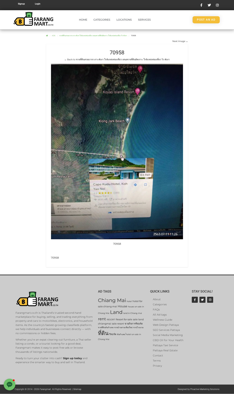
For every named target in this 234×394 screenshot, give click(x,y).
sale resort (118, 323)
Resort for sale (124, 319)
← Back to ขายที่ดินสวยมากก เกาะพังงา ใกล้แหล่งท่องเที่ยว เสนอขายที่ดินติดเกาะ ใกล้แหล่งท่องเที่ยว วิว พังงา (117, 59)
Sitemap (77, 389)
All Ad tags (160, 314)
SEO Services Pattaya (166, 330)
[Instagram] (210, 300)
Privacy (157, 365)
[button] (9, 384)
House (122, 306)
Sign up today (72, 358)
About (157, 299)
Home (83, 19)
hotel (129, 301)
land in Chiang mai (132, 313)
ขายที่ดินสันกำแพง (106, 327)
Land (116, 312)
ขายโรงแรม (138, 327)
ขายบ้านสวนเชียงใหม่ (123, 327)
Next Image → (180, 41)
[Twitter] (202, 300)
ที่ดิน (103, 333)
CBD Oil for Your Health (168, 340)
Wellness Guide (162, 319)
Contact (158, 355)
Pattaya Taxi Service (165, 345)
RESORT (111, 319)
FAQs (156, 309)
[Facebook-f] (195, 300)
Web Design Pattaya (166, 324)
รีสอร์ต (112, 334)
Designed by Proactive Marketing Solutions (198, 389)
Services (144, 19)
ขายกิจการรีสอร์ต (134, 323)
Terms (157, 360)
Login (37, 4)
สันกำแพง (121, 334)
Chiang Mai (112, 300)
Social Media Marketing (168, 335)
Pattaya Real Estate (165, 350)
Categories (101, 19)
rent (102, 319)
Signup (21, 4)
